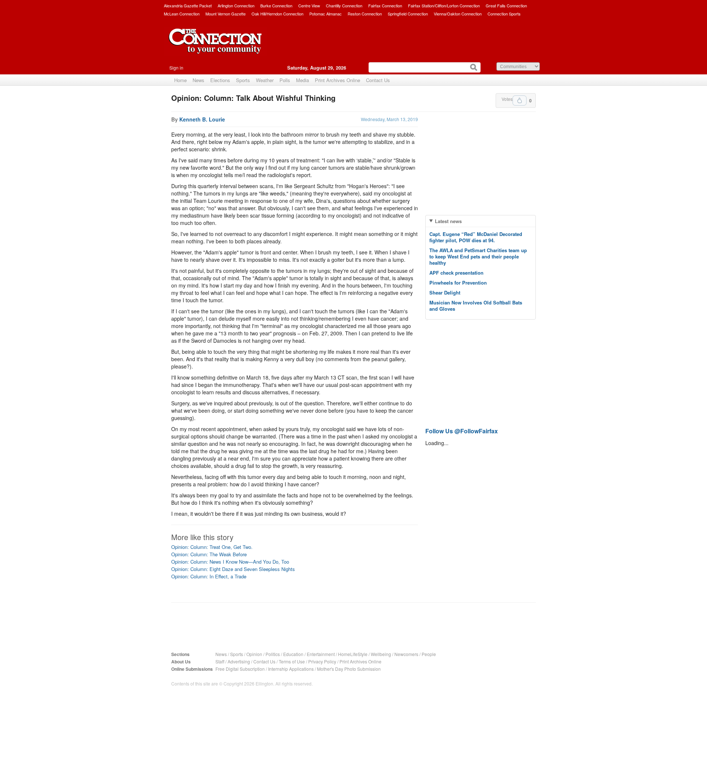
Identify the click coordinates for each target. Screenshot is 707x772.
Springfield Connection (408, 14)
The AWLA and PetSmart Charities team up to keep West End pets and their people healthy (478, 256)
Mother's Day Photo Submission (349, 669)
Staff (219, 661)
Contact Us (378, 80)
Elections (220, 80)
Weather (265, 80)
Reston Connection (365, 14)
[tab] (480, 221)
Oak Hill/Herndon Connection (277, 14)
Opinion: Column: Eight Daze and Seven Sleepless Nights (233, 568)
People (429, 654)
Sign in (176, 67)
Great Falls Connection (506, 5)
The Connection (215, 47)
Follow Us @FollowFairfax (461, 431)
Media (302, 80)
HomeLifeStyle (352, 654)
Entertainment (321, 654)
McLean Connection (182, 14)
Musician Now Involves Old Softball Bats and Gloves (475, 305)
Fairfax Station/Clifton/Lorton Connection (444, 5)
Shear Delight (444, 292)
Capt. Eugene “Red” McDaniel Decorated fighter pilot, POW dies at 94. (475, 237)
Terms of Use (292, 661)
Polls (284, 80)
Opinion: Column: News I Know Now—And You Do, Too (230, 561)
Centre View (309, 5)
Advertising (239, 661)
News (198, 80)
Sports (243, 80)
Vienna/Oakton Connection (458, 14)
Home (180, 80)
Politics (272, 654)
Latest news (448, 221)
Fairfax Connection (385, 5)
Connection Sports (504, 14)
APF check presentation (456, 272)
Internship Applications (291, 669)
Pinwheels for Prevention (458, 282)
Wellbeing (381, 654)
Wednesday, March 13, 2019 (389, 119)
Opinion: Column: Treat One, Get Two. (212, 546)
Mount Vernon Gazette (225, 14)
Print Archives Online (337, 80)
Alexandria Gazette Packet (188, 5)
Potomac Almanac (325, 14)
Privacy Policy (322, 661)
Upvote (520, 100)
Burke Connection (276, 5)
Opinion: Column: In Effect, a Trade (208, 576)
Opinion (254, 654)
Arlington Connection (236, 5)
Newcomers (406, 654)
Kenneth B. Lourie (202, 119)
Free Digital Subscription (240, 669)
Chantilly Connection (344, 5)
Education (293, 654)
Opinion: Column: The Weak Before (209, 554)
